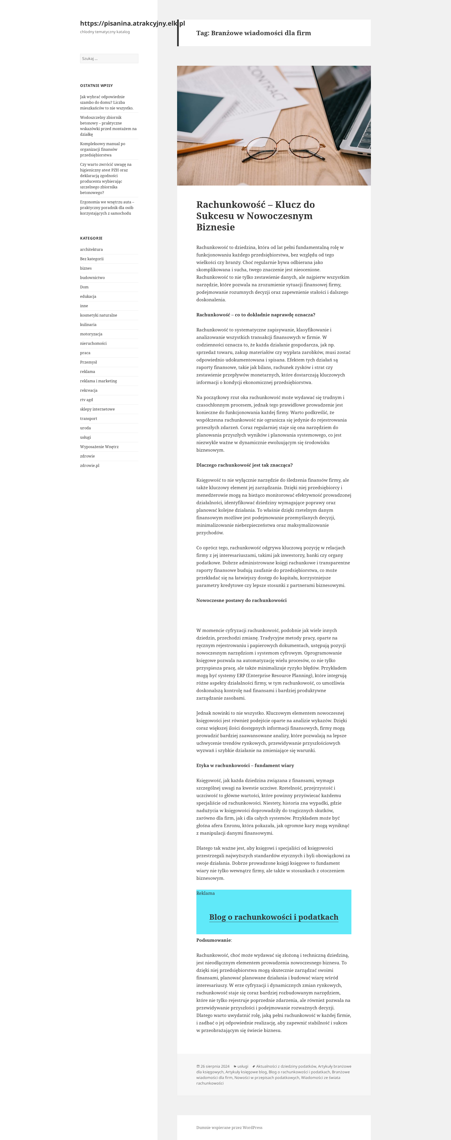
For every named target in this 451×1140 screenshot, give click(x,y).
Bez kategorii (92, 258)
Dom (84, 287)
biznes (86, 268)
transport (88, 418)
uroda (85, 427)
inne (84, 305)
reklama (87, 371)
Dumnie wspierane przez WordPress (229, 1127)
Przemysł (88, 362)
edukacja (88, 296)
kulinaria (88, 324)
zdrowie (87, 456)
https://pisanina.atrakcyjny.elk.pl (132, 23)
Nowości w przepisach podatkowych (266, 1077)
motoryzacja (91, 334)
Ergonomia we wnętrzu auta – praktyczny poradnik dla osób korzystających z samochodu (107, 207)
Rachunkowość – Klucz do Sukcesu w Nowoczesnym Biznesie (255, 215)
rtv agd (86, 399)
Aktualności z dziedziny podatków (286, 1066)
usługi (85, 437)
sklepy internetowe (97, 409)
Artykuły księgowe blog (246, 1071)
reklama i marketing (98, 381)
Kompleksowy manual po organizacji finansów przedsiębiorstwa (102, 149)
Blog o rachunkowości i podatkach (273, 917)
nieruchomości (93, 343)
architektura (91, 249)
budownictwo (92, 277)
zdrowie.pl (89, 465)
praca (85, 352)
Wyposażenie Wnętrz (99, 446)
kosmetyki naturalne (98, 315)
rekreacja (88, 390)
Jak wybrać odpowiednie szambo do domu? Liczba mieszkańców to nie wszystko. (106, 102)
